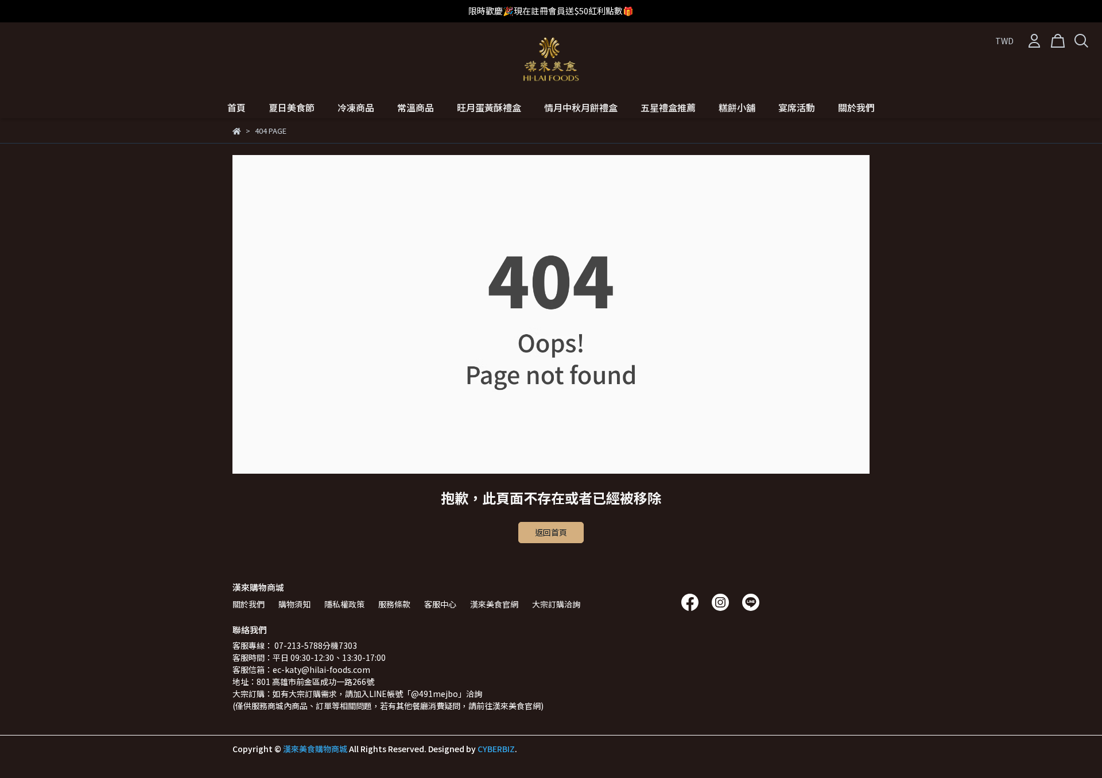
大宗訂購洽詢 (556, 604)
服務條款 (394, 604)
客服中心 (440, 604)
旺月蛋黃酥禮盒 (489, 107)
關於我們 (856, 107)
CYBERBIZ (496, 748)
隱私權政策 (344, 604)
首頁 (236, 107)
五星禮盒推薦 (668, 107)
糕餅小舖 (737, 107)
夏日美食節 (292, 107)
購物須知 (294, 604)
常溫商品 (415, 107)
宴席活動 (796, 107)
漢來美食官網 (494, 604)
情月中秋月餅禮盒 (581, 107)
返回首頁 (551, 532)
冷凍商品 (355, 107)
